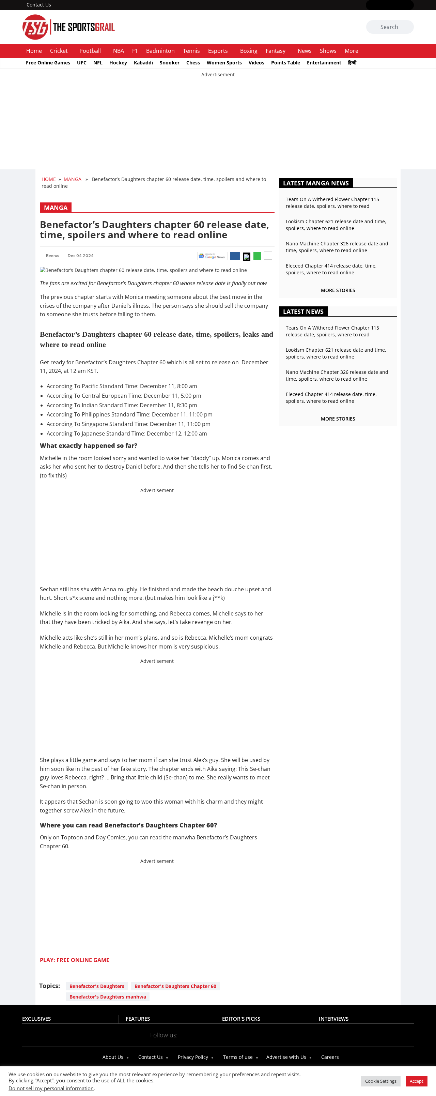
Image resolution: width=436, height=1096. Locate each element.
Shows (328, 51)
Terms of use (237, 1057)
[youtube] (399, 5)
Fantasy (275, 51)
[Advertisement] (204, 125)
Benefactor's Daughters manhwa (107, 996)
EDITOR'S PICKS (241, 1018)
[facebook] (370, 5)
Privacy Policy (192, 1057)
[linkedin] (409, 5)
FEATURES (138, 1018)
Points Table (285, 62)
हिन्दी (352, 62)
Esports (218, 51)
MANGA (72, 179)
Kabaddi (143, 62)
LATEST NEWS (303, 311)
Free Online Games (48, 62)
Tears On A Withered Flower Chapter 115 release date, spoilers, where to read (332, 202)
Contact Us (39, 4)
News (305, 51)
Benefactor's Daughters (96, 986)
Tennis (191, 51)
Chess (193, 62)
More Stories (338, 290)
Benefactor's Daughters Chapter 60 (175, 986)
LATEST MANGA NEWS (316, 183)
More (351, 51)
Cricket (59, 51)
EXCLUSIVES (36, 1018)
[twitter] (380, 5)
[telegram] (278, 1035)
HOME (49, 179)
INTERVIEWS (333, 1018)
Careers (329, 1057)
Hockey (118, 62)
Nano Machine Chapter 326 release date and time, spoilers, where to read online (337, 247)
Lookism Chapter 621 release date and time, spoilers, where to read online (336, 224)
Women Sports (224, 62)
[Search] (407, 27)
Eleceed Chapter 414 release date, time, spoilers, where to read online (331, 269)
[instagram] (390, 5)
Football (90, 51)
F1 (135, 51)
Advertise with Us (285, 1057)
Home (34, 51)
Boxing (249, 51)
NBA (118, 51)
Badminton (160, 51)
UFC (82, 62)
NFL (98, 62)
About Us (112, 1057)
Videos (256, 62)
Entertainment (324, 62)
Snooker (170, 62)
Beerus (52, 255)
